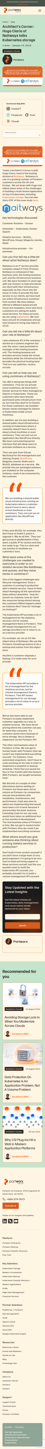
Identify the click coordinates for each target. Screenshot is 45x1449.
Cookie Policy (10, 1442)
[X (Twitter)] (10, 1221)
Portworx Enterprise (11, 1243)
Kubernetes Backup (11, 1276)
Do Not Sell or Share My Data (17, 1437)
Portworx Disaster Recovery (15, 1251)
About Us (6, 1376)
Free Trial (6, 1255)
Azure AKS (7, 1329)
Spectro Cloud (8, 1321)
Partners (6, 1384)
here (35, 200)
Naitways (19, 176)
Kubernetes (23, 316)
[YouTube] (16, 1221)
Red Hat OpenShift (10, 1314)
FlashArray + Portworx (12, 1310)
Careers (6, 1388)
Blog (4, 1359)
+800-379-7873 (16, 1199)
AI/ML (5, 1288)
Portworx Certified (10, 1414)
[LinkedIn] (4, 1221)
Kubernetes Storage (11, 1268)
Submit (22, 925)
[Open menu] (39, 10)
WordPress (26, 458)
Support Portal (9, 1402)
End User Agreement (13, 1432)
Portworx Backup (10, 1247)
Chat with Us (10, 1205)
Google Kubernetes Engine (14, 1333)
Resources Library (10, 1347)
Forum (5, 1410)
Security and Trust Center (16, 1434)
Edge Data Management (13, 1292)
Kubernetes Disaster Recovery (16, 1280)
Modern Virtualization (12, 1272)
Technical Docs (9, 1406)
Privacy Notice (11, 1440)
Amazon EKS (8, 1325)
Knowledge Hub (9, 1363)
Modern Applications (11, 1284)
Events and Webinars (12, 1351)
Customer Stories (10, 1380)
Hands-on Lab (8, 1355)
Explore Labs (22, 4)
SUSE (5, 1318)
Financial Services (10, 1296)
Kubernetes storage (13, 197)
